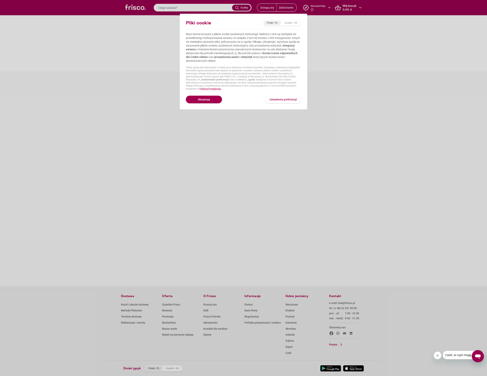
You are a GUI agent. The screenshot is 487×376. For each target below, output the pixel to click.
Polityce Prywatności (210, 88)
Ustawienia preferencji (283, 99)
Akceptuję (204, 99)
